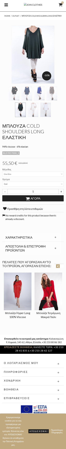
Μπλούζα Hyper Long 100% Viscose (17, 315)
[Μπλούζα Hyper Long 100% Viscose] (17, 291)
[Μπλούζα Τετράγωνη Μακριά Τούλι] (48, 291)
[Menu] (6, 4)
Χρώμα (6, 179)
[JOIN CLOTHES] (33, 4)
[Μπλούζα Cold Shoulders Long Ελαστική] (14, 93)
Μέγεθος (7, 169)
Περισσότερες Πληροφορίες (57, 431)
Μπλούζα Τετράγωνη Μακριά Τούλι (48, 315)
